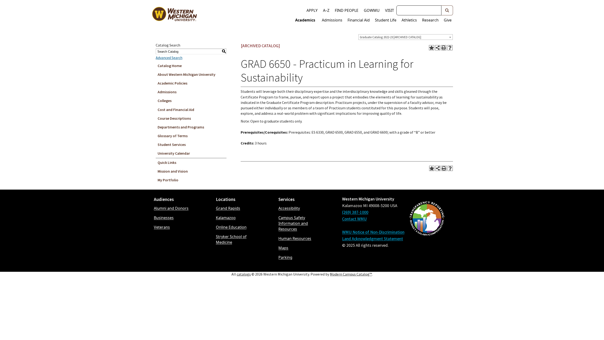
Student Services (172, 144)
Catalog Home (170, 65)
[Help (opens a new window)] (450, 47)
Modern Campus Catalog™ (351, 274)
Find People (346, 10)
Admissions (332, 20)
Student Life (385, 20)
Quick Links (167, 162)
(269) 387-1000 (355, 212)
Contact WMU (354, 218)
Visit (389, 10)
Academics (305, 20)
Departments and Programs (181, 127)
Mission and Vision (173, 171)
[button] (447, 10)
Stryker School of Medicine (231, 239)
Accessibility (289, 208)
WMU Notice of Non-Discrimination (373, 232)
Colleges (165, 100)
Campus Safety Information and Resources (293, 223)
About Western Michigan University (186, 74)
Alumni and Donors (171, 208)
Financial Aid (359, 20)
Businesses (164, 217)
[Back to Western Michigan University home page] (174, 15)
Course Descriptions (174, 118)
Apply (312, 10)
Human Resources (294, 238)
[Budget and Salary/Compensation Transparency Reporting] (427, 230)
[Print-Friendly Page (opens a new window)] (443, 47)
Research (430, 20)
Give (448, 20)
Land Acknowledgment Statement (372, 238)
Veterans (162, 227)
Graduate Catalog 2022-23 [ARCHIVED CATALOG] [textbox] (390, 37)
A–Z (326, 10)
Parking (285, 257)
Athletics (409, 20)
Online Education (231, 227)
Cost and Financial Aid (176, 109)
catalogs (244, 274)
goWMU (372, 10)
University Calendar (174, 153)
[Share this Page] (437, 47)
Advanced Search (169, 57)
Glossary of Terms (173, 135)
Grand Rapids (228, 208)
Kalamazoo (226, 217)
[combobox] (405, 37)
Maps (283, 248)
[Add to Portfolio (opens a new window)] (431, 47)
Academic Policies (172, 83)
